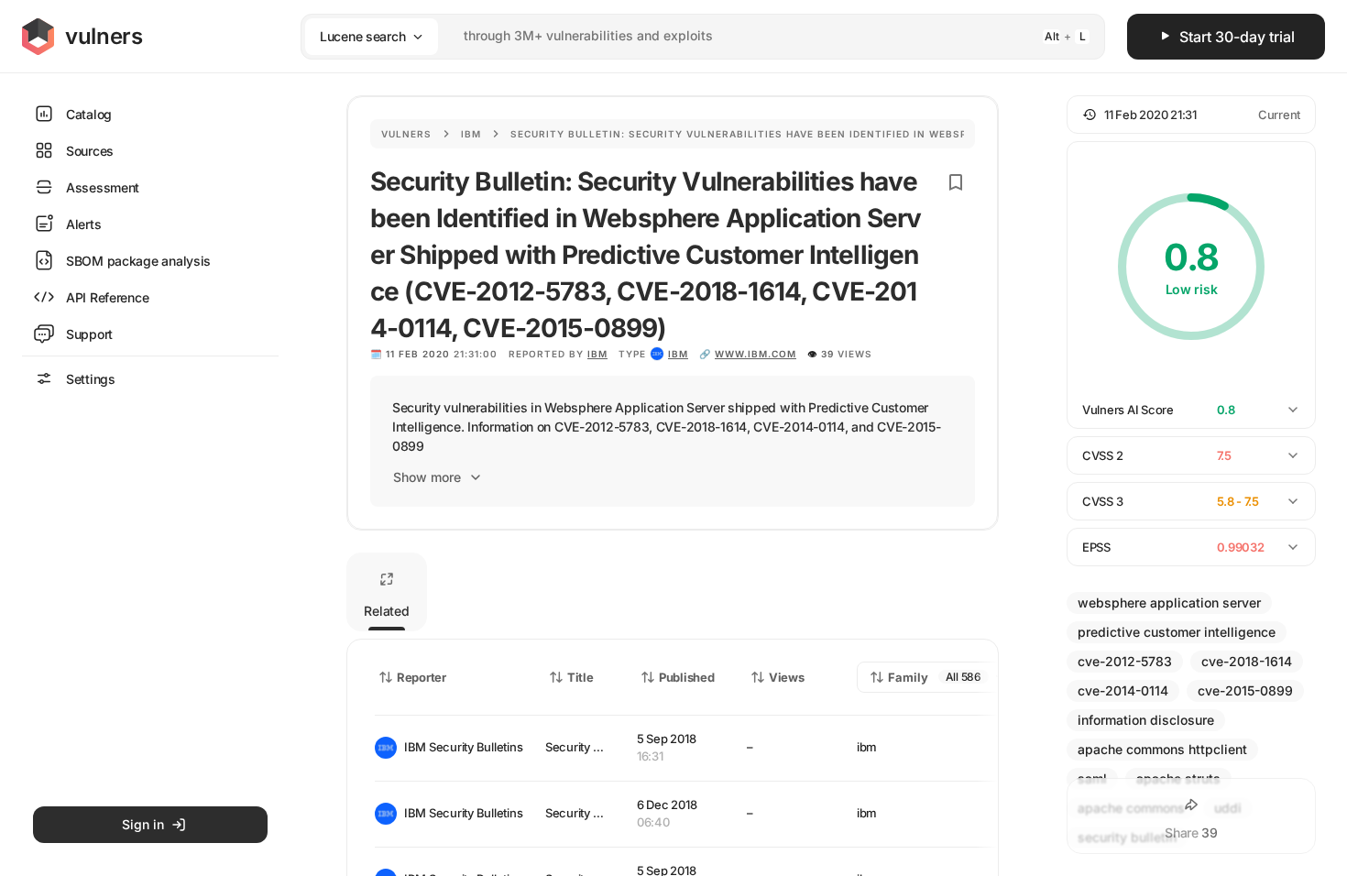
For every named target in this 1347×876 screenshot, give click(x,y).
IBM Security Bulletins (460, 746)
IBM (597, 353)
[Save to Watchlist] (955, 182)
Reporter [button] (421, 677)
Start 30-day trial (1237, 36)
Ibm (471, 133)
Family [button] (908, 677)
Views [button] (787, 677)
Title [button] (580, 677)
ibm (678, 353)
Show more (427, 477)
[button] (1191, 114)
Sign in (143, 824)
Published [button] (686, 677)
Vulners (406, 133)
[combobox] (679, 36)
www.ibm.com (755, 353)
